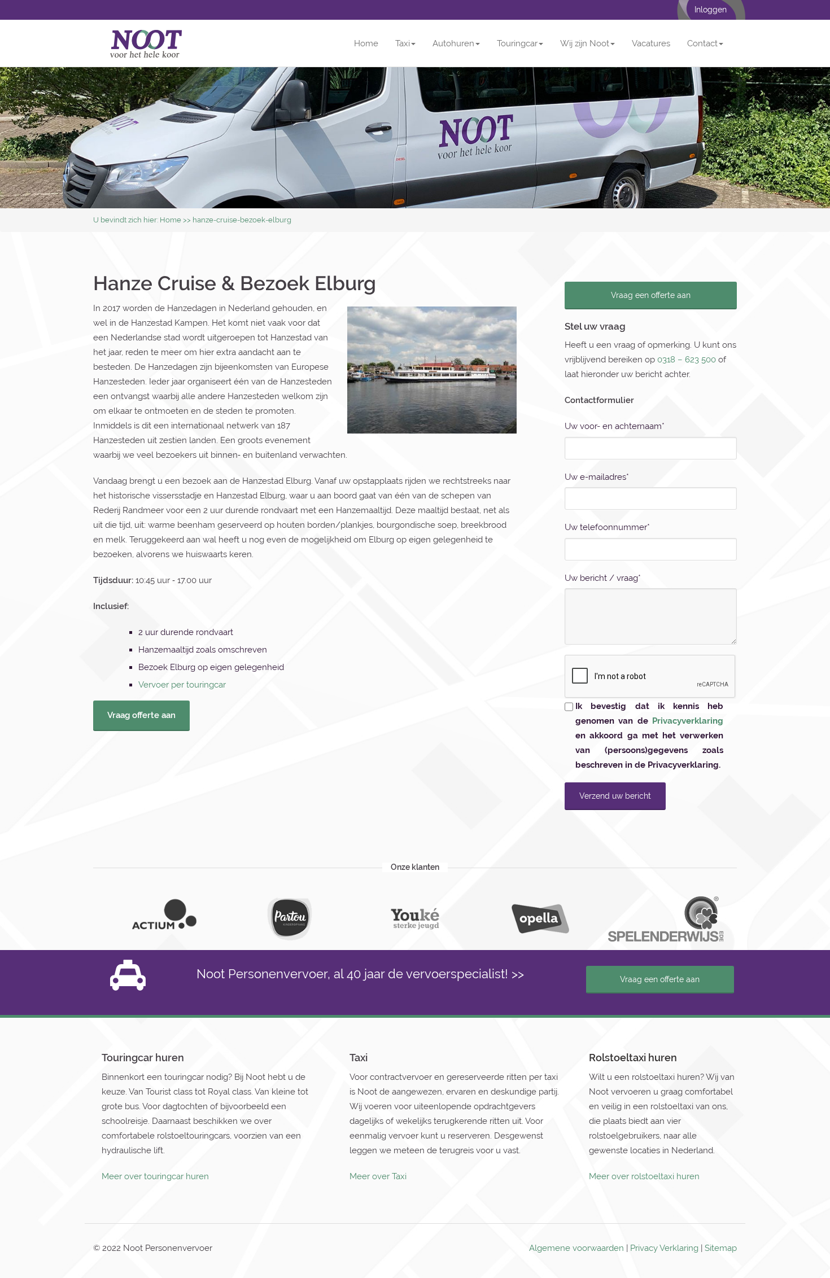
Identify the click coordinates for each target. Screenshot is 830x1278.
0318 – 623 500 (686, 359)
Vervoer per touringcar (182, 685)
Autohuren (453, 43)
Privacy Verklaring (664, 1248)
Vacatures (651, 43)
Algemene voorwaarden (576, 1248)
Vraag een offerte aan (651, 295)
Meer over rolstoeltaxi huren (644, 1176)
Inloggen (710, 9)
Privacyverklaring (687, 721)
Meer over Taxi (378, 1176)
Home (366, 43)
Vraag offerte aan (141, 715)
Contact (702, 43)
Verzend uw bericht (615, 795)
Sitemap (721, 1248)
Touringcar (517, 43)
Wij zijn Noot (584, 43)
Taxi (402, 43)
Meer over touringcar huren (155, 1176)
